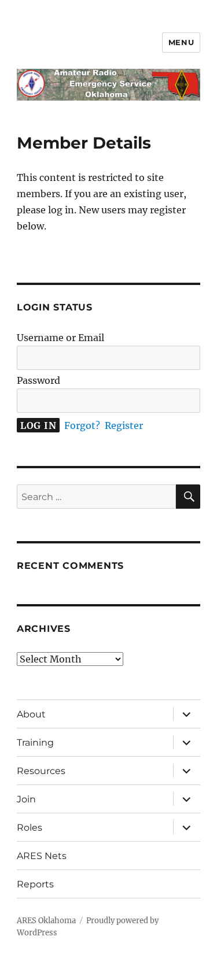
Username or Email (60, 337)
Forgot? (82, 425)
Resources (41, 770)
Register (124, 425)
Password (38, 380)
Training (35, 742)
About (31, 714)
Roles (29, 827)
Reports (35, 884)
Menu (181, 42)
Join (26, 799)
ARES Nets (42, 855)
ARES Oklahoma (46, 921)
